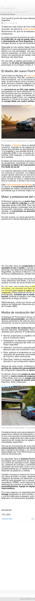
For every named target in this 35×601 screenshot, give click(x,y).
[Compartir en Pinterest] (10, 514)
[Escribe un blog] (4, 514)
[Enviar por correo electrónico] (2, 514)
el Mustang (16, 145)
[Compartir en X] (6, 514)
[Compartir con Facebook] (8, 514)
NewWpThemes (29, 599)
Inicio (33, 518)
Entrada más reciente (7, 518)
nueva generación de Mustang (19, 184)
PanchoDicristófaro (13, 9)
